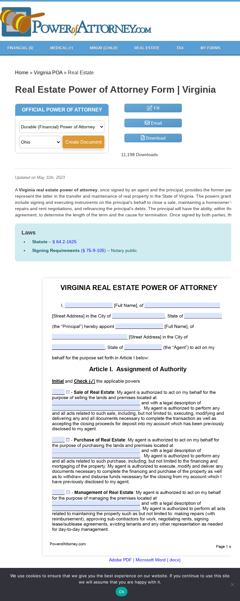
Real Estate (147, 48)
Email (156, 123)
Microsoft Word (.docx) (158, 559)
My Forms (211, 48)
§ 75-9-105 (93, 250)
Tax (180, 48)
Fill (155, 108)
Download (155, 137)
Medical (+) (61, 48)
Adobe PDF (120, 559)
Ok (121, 591)
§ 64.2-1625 (64, 241)
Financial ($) (20, 48)
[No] (232, 584)
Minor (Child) (104, 48)
